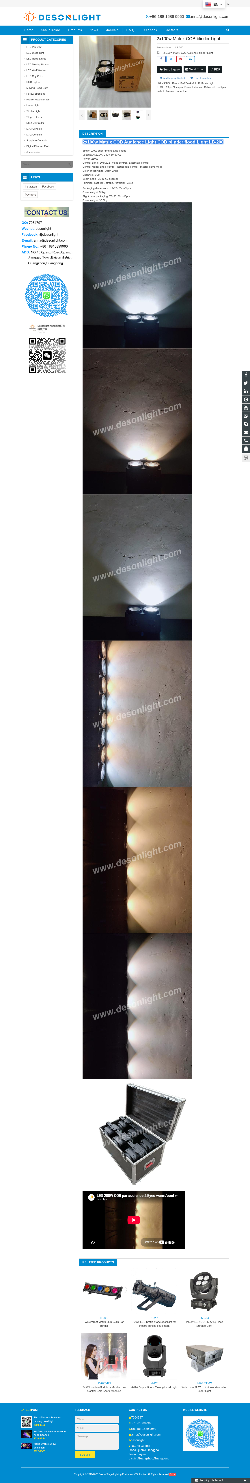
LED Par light (34, 46)
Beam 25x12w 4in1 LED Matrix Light (193, 83)
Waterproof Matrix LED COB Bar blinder (104, 1321)
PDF (216, 69)
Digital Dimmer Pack (38, 146)
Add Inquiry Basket (173, 78)
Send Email (196, 69)
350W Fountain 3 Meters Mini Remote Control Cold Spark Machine (104, 1387)
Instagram (31, 186)
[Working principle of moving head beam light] (26, 1433)
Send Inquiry (171, 69)
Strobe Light (33, 111)
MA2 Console (34, 134)
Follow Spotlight (35, 93)
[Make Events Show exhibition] (26, 1446)
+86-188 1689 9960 (167, 16)
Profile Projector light (38, 99)
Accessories (33, 152)
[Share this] (161, 59)
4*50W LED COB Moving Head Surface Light (204, 1321)
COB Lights (33, 82)
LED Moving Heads (37, 64)
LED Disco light (35, 52)
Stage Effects (34, 117)
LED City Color (34, 76)
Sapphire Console (36, 140)
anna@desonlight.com (209, 16)
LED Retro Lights (36, 58)
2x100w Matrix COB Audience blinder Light (188, 52)
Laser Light (32, 105)
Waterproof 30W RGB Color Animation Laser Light (204, 1387)
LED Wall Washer (36, 70)
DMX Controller (35, 122)
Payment (30, 194)
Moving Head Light (37, 87)
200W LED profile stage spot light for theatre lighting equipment (154, 1321)
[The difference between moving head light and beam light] (26, 1422)
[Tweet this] (170, 59)
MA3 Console (34, 128)
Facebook (48, 186)
